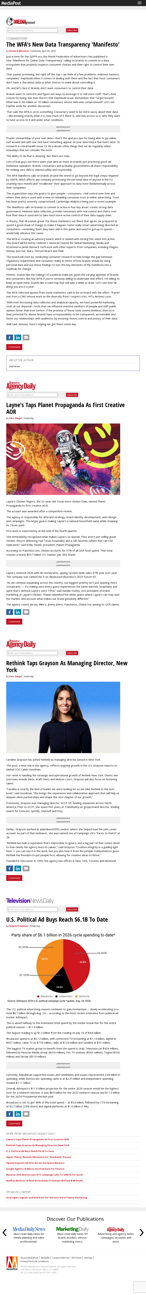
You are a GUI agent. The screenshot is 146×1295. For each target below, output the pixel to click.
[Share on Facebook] (9, 337)
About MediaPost (29, 1257)
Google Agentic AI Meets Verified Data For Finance (35, 1168)
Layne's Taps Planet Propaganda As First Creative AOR (37, 1139)
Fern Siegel (15, 418)
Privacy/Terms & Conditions (35, 1261)
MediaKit (45, 1257)
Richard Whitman (19, 50)
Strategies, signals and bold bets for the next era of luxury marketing (46, 1197)
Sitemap (88, 1257)
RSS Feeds (77, 1257)
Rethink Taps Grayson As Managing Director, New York (37, 1145)
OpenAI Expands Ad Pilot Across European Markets (35, 1162)
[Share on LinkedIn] (17, 337)
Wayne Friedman (18, 926)
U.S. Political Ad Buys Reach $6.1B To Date (30, 1151)
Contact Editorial (60, 1257)
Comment (14, 347)
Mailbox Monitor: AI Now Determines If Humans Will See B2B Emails (44, 1180)
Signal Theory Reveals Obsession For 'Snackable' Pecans (38, 1157)
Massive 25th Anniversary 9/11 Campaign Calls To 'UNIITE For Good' (44, 1174)
